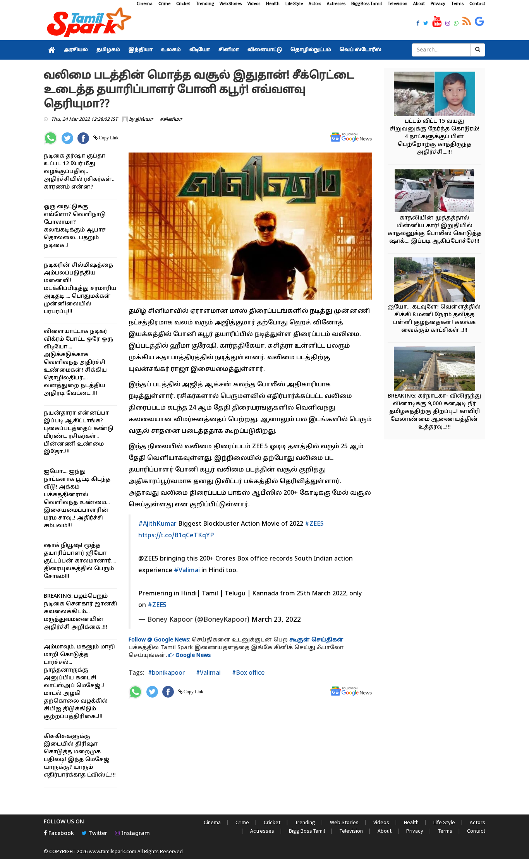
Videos (253, 3)
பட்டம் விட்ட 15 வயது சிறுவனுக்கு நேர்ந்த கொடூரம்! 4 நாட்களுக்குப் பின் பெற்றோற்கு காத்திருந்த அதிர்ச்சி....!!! (434, 137)
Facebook (60, 833)
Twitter (97, 833)
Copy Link (108, 137)
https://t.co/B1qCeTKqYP (176, 536)
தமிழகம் (108, 50)
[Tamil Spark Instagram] (447, 24)
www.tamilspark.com (112, 851)
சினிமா (228, 50)
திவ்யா (144, 119)
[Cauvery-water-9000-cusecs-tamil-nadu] (434, 370)
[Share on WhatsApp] (50, 138)
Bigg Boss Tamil (366, 3)
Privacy (438, 3)
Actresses (336, 3)
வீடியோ (199, 50)
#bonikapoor (166, 672)
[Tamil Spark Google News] (479, 21)
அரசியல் (76, 50)
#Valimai (187, 570)
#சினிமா (171, 119)
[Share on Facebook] (83, 138)
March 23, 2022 (276, 620)
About (419, 3)
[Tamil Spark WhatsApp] (456, 24)
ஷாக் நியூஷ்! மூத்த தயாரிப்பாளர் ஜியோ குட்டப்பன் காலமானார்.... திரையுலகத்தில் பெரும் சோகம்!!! (80, 561)
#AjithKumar (157, 524)
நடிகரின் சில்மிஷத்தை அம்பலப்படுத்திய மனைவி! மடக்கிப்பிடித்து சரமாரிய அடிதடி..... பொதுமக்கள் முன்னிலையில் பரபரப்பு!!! (80, 288)
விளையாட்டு (264, 50)
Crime (164, 3)
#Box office (247, 672)
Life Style (294, 3)
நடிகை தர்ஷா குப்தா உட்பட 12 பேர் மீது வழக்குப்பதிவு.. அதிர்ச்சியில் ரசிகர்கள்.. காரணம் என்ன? (79, 171)
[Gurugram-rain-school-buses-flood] (434, 281)
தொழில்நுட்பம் (310, 50)
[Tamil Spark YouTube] (436, 21)
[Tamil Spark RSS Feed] (466, 21)
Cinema (145, 3)
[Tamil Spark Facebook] (417, 24)
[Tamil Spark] (88, 24)
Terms (457, 3)
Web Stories (231, 3)
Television (397, 3)
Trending (205, 3)
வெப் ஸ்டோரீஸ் (360, 50)
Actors (315, 3)
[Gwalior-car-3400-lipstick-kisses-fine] (434, 192)
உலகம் (171, 50)
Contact (477, 3)
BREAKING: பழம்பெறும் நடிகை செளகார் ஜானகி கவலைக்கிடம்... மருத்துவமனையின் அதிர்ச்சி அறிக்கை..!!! (80, 612)
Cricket (183, 3)
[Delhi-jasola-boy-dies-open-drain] (434, 95)
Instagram (135, 833)
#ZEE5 (314, 524)
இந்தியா (141, 50)
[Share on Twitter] (67, 138)
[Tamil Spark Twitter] (425, 24)
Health (273, 3)
